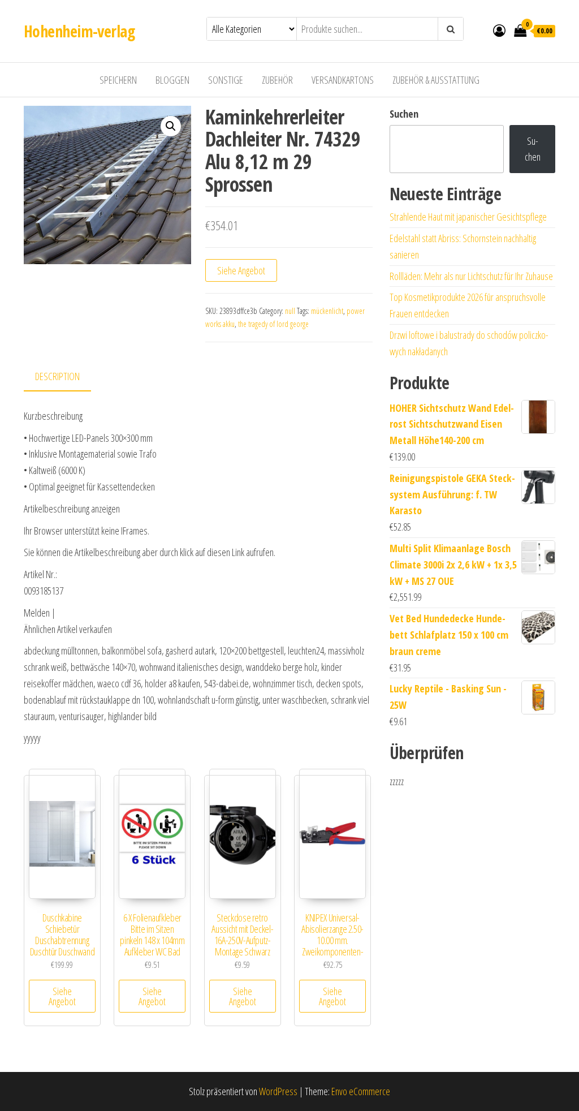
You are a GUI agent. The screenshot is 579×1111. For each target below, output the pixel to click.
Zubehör (277, 80)
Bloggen (172, 80)
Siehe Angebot (241, 270)
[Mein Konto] (499, 29)
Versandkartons (343, 80)
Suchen (404, 113)
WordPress (278, 1091)
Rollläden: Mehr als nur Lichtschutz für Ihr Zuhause (471, 276)
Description (57, 376)
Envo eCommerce (360, 1091)
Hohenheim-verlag (79, 31)
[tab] (66, 377)
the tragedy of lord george (273, 323)
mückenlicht (327, 310)
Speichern (118, 80)
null (290, 310)
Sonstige (225, 80)
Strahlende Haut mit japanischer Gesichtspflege (468, 216)
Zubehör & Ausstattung (435, 80)
